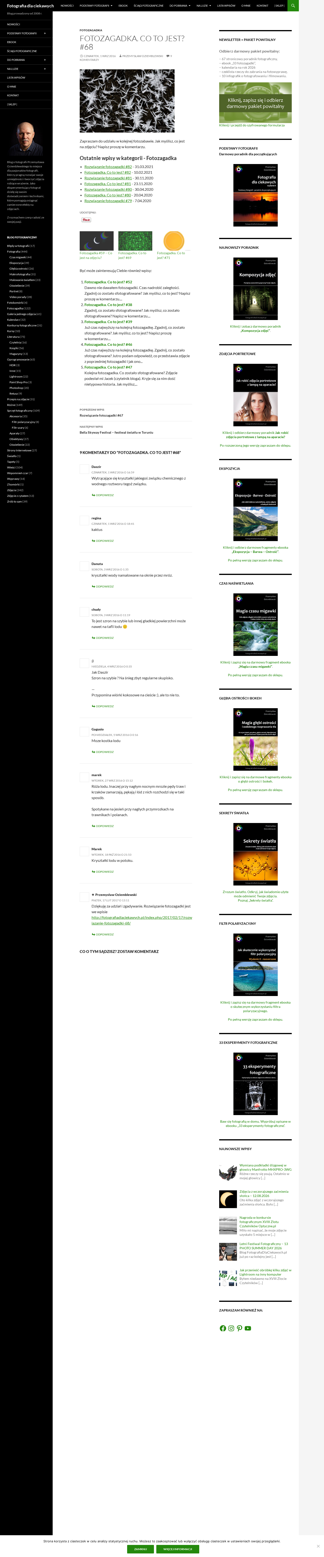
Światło (12, 456)
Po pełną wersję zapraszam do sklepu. (255, 560)
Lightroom (16, 376)
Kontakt (262, 5)
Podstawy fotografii (94, 5)
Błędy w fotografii (18, 246)
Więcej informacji (177, 1549)
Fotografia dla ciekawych (30, 5)
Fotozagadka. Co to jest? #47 (108, 367)
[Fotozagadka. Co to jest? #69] (135, 241)
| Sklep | (279, 5)
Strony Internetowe (19, 450)
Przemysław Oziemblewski (142, 56)
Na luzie (202, 5)
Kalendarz (13, 319)
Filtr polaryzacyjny (23, 422)
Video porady (17, 297)
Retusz (13, 393)
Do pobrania (178, 5)
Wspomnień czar (17, 473)
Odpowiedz (105, 495)
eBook (123, 5)
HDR (12, 365)
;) (92, 661)
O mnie (245, 5)
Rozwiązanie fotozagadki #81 (108, 178)
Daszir (96, 467)
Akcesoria (15, 416)
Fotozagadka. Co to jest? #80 (107, 195)
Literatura (13, 336)
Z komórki (13, 484)
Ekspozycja (16, 263)
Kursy (10, 331)
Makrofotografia (19, 274)
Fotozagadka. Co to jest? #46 (108, 344)
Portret (14, 291)
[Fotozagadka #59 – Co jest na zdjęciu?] (97, 241)
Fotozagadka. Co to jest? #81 (107, 183)
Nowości (67, 5)
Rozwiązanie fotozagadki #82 (108, 166)
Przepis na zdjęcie (18, 399)
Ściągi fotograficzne (148, 5)
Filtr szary (18, 427)
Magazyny (15, 354)
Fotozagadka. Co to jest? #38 (108, 304)
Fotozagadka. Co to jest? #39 (108, 321)
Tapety (11, 461)
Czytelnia (15, 342)
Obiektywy (16, 439)
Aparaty (14, 433)
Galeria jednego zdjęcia (21, 314)
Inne (12, 371)
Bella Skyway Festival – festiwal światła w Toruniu (116, 429)
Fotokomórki (15, 302)
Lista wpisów (226, 5)
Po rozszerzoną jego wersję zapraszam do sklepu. (255, 445)
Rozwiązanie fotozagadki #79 (108, 200)
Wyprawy (13, 478)
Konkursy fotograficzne (22, 325)
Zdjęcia (11, 490)
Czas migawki (17, 257)
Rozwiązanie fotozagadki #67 (101, 412)
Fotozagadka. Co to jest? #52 (108, 282)
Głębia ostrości (18, 268)
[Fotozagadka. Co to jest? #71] (174, 241)
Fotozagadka (91, 30)
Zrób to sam (14, 501)
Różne (11, 405)
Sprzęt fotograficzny (19, 410)
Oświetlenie (16, 285)
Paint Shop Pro (18, 382)
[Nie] (318, 1546)
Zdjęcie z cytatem (17, 496)
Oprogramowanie (18, 359)
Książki (13, 348)
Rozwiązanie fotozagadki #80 (108, 189)
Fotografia (13, 251)
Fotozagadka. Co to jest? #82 (107, 172)
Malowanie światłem (22, 280)
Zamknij (140, 1549)
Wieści (11, 467)
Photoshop (16, 388)
